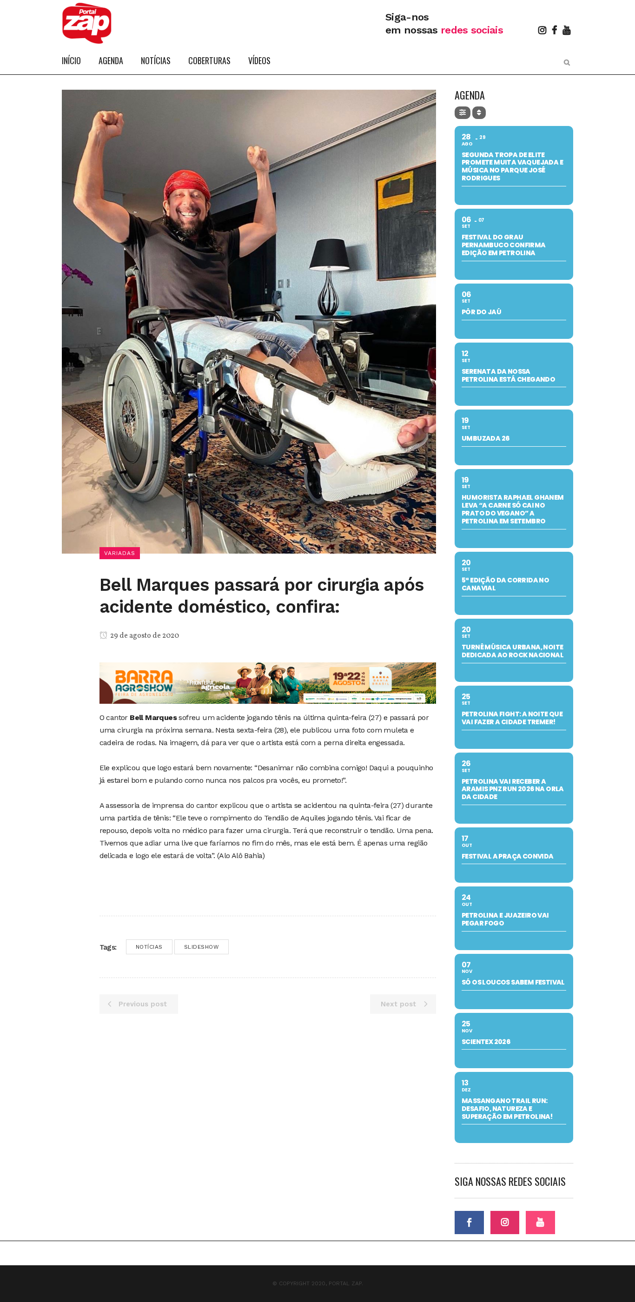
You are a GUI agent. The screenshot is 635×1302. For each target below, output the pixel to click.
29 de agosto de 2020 (144, 636)
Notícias (149, 947)
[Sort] (479, 112)
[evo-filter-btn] (462, 112)
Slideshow (201, 947)
